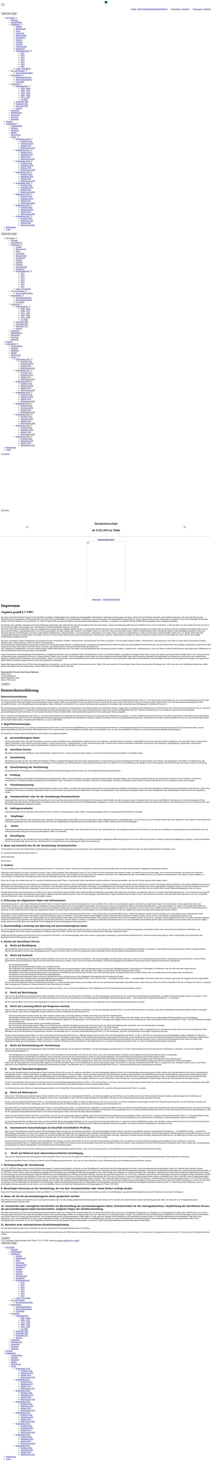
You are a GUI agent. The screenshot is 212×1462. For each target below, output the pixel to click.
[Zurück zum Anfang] (3, 4)
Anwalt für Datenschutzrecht (183, 1232)
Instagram (207, 9)
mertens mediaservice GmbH (68, 1240)
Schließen (5, 684)
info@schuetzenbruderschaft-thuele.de (152, 9)
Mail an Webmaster (8, 680)
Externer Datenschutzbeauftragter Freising (130, 1232)
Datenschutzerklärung (111, 599)
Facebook (185, 9)
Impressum (96, 599)
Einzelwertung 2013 (106, 540)
